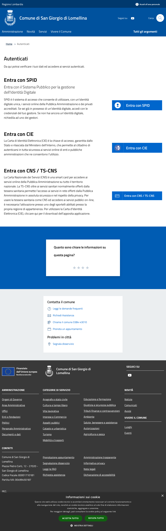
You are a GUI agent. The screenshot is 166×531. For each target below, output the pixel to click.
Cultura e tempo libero (55, 405)
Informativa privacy (94, 463)
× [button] (162, 496)
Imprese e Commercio (54, 417)
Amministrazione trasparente (100, 457)
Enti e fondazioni (11, 417)
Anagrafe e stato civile (55, 399)
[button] (83, 525)
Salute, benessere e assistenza (100, 422)
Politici (5, 423)
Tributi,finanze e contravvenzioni (102, 411)
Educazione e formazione (97, 399)
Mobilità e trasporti (53, 440)
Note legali (89, 469)
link (114, 511)
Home (9, 44)
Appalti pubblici (51, 423)
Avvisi (127, 411)
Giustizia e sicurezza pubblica (100, 405)
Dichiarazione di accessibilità (99, 475)
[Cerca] (160, 18)
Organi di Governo (12, 399)
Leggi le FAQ (49, 469)
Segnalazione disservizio (56, 463)
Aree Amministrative (13, 405)
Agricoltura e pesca (94, 434)
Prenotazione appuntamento (58, 457)
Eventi (128, 433)
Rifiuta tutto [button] (96, 518)
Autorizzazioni (91, 428)
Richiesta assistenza (54, 475)
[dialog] (83, 511)
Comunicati (130, 405)
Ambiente (89, 417)
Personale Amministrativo (16, 428)
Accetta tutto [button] (70, 518)
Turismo (47, 434)
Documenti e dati (11, 434)
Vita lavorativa (51, 411)
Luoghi (128, 427)
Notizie (128, 399)
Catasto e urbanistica (54, 428)
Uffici (5, 411)
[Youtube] (131, 18)
